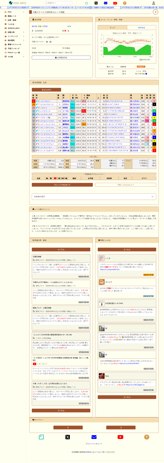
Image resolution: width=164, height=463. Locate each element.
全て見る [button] (61, 249)
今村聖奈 (66, 137)
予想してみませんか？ (125, 185)
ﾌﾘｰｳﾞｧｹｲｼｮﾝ (120, 137)
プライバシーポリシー (94, 444)
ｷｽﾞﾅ (108, 114)
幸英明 (65, 108)
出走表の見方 (39, 196)
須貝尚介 (135, 141)
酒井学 (65, 114)
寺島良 (135, 137)
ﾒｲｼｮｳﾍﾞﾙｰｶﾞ (122, 131)
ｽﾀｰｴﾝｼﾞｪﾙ (118, 101)
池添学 (135, 111)
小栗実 (135, 121)
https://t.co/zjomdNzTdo (109, 269)
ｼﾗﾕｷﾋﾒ (118, 108)
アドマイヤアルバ (47, 144)
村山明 (135, 114)
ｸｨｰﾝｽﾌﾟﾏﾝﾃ (119, 117)
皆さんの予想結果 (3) (62, 185)
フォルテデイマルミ (47, 141)
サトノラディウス (47, 127)
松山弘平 (66, 131)
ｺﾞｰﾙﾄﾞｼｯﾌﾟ (110, 124)
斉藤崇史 (135, 134)
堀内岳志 (135, 144)
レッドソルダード (47, 151)
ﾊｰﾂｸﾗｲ (108, 144)
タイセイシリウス (47, 121)
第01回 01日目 (40, 26)
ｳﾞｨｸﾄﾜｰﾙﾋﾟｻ (111, 147)
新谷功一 (135, 127)
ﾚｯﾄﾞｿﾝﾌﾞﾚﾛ (124, 151)
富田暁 (65, 141)
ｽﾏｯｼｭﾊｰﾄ (118, 121)
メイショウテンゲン (47, 131)
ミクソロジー (45, 101)
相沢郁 (135, 124)
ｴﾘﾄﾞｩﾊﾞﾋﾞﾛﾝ (117, 144)
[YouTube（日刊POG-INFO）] (115, 3)
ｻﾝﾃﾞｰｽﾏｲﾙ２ (119, 134)
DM (88, 452)
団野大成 (66, 151)
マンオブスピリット (47, 134)
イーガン (66, 111)
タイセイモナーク (47, 104)
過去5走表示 (46, 90)
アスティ (43, 117)
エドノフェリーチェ (47, 124)
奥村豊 (135, 151)
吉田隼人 (66, 104)
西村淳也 (66, 101)
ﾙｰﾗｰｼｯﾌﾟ (109, 104)
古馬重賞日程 (62, 57)
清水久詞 (135, 147)
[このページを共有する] (155, 12)
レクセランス (45, 111)
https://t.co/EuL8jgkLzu (135, 385)
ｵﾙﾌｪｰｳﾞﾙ (109, 101)
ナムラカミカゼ (46, 114)
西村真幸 (135, 104)
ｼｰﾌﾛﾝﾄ (117, 141)
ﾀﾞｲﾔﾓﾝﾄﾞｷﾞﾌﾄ (121, 124)
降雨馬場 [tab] (141, 28)
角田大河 (66, 121)
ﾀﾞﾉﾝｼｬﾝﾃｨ (110, 137)
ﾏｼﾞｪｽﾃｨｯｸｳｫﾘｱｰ (112, 151)
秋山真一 (66, 147)
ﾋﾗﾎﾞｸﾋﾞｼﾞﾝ (121, 147)
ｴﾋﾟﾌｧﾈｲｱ (109, 121)
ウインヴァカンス (47, 137)
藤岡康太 (66, 124)
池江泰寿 (135, 108)
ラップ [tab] (112, 28)
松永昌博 (135, 131)
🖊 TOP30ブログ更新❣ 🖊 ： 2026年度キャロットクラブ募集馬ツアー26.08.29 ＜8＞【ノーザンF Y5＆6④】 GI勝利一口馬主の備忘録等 (57, 7)
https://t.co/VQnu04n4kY (129, 363)
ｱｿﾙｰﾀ (117, 104)
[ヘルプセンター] (124, 3)
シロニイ (43, 108)
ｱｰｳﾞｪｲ (120, 127)
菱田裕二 (66, 134)
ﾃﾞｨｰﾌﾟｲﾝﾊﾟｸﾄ (111, 111)
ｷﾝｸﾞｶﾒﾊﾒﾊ (110, 108)
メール (97, 452)
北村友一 (66, 144)
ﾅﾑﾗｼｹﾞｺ (114, 114)
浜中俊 (65, 117)
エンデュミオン (46, 147)
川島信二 (66, 127)
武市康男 (135, 117)
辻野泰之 (135, 101)
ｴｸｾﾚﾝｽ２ (121, 111)
